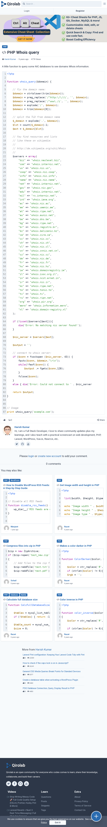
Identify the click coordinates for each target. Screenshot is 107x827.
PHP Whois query (23, 52)
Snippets (45, 805)
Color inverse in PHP (71, 599)
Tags (43, 810)
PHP (5, 47)
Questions (46, 797)
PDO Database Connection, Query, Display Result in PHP (49, 688)
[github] (22, 443)
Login (26, 11)
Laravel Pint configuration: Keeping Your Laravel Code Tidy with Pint (53, 654)
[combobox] (61, 4)
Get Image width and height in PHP (79, 485)
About (77, 797)
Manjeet (14, 527)
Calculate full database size (22, 599)
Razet (66, 527)
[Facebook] (14, 783)
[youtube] (28, 443)
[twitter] (16, 443)
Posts (44, 801)
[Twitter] (8, 783)
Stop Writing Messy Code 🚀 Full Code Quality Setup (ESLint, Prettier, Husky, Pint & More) (23, 801)
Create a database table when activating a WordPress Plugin (50, 680)
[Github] (20, 783)
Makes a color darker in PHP (76, 545)
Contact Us (80, 810)
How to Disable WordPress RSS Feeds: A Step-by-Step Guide (26, 487)
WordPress (15, 480)
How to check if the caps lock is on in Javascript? (46, 663)
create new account (49, 456)
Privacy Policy (81, 801)
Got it (58, 822)
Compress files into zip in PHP (23, 545)
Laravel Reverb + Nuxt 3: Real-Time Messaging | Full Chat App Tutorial (23, 813)
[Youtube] (26, 783)
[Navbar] (104, 4)
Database (14, 595)
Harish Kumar (10, 59)
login (31, 456)
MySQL (23, 595)
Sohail (13, 581)
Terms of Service (83, 805)
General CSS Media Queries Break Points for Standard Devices (52, 671)
